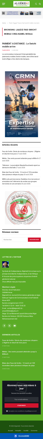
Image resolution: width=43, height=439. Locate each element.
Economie (34, 430)
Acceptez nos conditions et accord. (22, 411)
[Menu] (3, 3)
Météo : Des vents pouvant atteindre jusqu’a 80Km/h (20, 158)
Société (25, 430)
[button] (21, 436)
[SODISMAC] (21, 13)
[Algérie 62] (21, 4)
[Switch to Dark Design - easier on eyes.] (36, 4)
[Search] (39, 3)
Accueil (10, 430)
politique (29, 411)
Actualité (18, 430)
